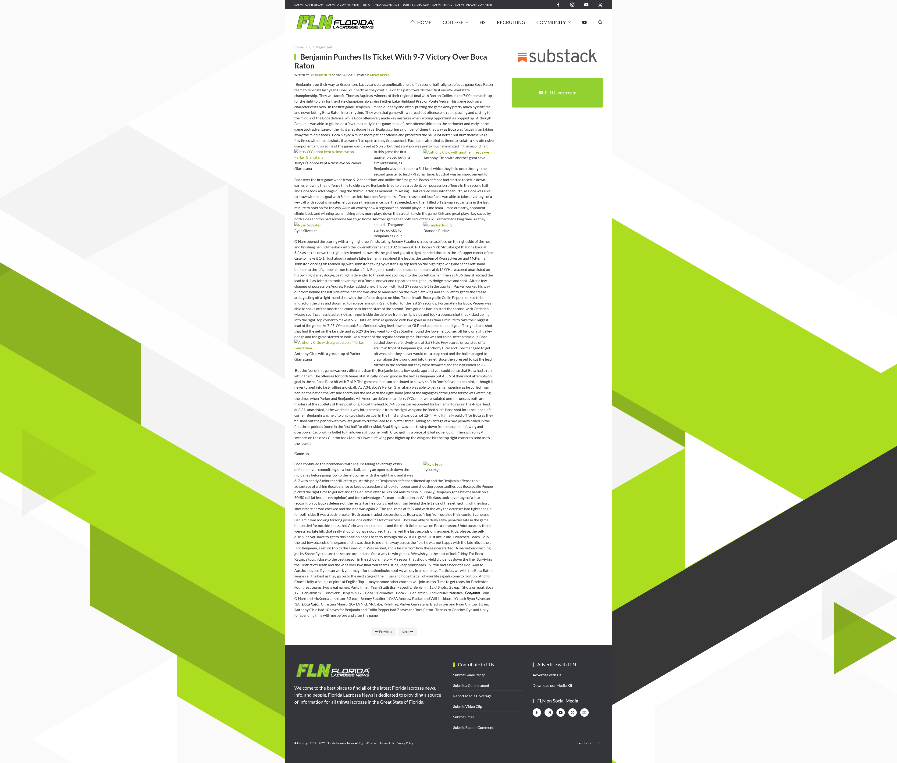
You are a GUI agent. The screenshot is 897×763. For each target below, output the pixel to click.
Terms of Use (387, 743)
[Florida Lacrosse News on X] (600, 4)
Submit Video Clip (416, 4)
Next (405, 632)
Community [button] (551, 22)
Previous (385, 632)
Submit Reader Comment (473, 4)
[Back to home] (335, 22)
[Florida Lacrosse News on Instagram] (572, 4)
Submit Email (442, 4)
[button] (600, 22)
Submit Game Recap (308, 4)
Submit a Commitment (343, 4)
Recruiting (511, 22)
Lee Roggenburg (320, 75)
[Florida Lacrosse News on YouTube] (586, 4)
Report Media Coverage (381, 4)
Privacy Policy (404, 743)
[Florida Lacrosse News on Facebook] (558, 4)
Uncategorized (379, 75)
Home (424, 22)
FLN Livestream (560, 92)
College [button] (453, 22)
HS (483, 22)
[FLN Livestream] (584, 22)
